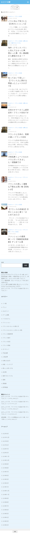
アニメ (4, 307)
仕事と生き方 (6, 360)
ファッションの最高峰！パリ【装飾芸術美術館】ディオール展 (18, 239)
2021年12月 (6, 437)
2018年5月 (6, 513)
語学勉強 (5, 387)
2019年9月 (6, 464)
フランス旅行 (6, 338)
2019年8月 (6, 468)
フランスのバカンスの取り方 (11, 326)
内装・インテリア (8, 364)
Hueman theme (23, 537)
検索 (2, 262)
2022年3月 (6, 433)
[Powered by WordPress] (9, 537)
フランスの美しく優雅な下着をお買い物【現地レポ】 (18, 187)
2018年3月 (6, 521)
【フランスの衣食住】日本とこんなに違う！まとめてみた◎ (18, 212)
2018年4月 (6, 517)
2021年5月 (6, 441)
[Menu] (28, 2)
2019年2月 (6, 483)
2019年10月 (6, 460)
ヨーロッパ (6, 349)
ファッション (18, 177)
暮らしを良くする (8, 368)
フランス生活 (18, 16)
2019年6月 (6, 475)
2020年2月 (6, 452)
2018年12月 (6, 490)
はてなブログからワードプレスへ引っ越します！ (15, 274)
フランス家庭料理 (8, 334)
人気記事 (5, 357)
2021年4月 (6, 445)
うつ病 (4, 303)
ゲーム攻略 (6, 315)
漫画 (4, 379)
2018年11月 (6, 494)
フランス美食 (6, 345)
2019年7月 (6, 471)
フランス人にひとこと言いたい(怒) (12, 330)
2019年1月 (6, 487)
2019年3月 (6, 479)
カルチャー (11, 16)
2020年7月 (6, 449)
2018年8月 (6, 502)
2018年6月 (6, 510)
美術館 (4, 383)
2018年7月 (6, 506)
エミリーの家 (5, 2)
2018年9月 (6, 498)
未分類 (4, 372)
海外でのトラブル (16, 43)
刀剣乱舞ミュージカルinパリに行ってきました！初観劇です (18, 159)
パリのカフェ (6, 318)
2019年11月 (6, 456)
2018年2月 (6, 525)
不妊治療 (5, 353)
